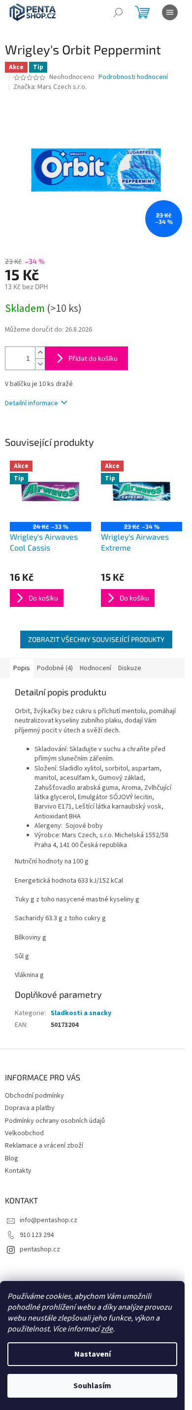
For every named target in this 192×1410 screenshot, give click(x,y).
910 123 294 (37, 1235)
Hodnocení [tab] (95, 668)
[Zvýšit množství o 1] (40, 352)
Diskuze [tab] (129, 668)
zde (107, 1329)
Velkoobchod (24, 1133)
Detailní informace (31, 403)
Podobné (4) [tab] (55, 668)
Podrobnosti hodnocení (133, 77)
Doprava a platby (30, 1108)
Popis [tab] (21, 668)
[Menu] (170, 12)
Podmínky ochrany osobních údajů (55, 1121)
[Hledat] (118, 12)
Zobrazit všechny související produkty (96, 639)
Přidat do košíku (93, 358)
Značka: (50, 87)
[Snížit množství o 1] (40, 364)
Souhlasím (92, 1385)
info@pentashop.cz (48, 1220)
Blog (11, 1158)
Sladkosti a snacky (81, 1013)
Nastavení (92, 1354)
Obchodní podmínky (34, 1096)
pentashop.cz (40, 1249)
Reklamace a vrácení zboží (44, 1146)
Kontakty (18, 1171)
